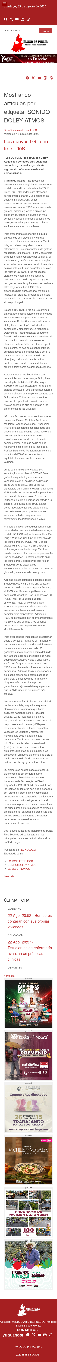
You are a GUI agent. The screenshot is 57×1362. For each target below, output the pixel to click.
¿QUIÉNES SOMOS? (28, 1354)
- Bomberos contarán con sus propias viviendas (30, 920)
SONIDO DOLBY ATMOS (22, 865)
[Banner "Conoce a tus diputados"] (28, 1107)
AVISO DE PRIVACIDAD (28, 1347)
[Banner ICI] (28, 58)
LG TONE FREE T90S (20, 861)
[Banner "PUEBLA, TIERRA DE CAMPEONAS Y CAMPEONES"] (28, 1003)
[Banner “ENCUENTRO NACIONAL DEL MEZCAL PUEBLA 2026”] (28, 1264)
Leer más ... (10, 876)
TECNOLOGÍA (27, 849)
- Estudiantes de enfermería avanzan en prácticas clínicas (30, 950)
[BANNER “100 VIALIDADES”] (28, 1212)
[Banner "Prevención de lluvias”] (28, 1055)
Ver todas (9, 976)
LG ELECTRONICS (19, 868)
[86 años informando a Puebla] (28, 45)
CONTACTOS (27, 1329)
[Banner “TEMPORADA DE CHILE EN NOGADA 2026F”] (28, 1160)
